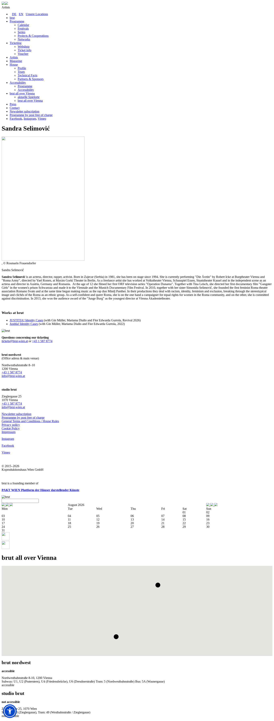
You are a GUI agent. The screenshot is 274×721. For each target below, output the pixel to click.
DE (14, 14)
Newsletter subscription (16, 414)
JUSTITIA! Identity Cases (26, 320)
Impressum (8, 432)
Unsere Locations (37, 14)
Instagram (30, 118)
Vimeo (42, 118)
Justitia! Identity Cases (24, 324)
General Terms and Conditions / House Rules (30, 421)
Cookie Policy (11, 428)
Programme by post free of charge (23, 417)
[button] (157, 585)
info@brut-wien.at (13, 376)
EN (21, 14)
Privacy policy (11, 424)
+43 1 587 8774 (42, 341)
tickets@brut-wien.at (15, 341)
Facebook (16, 118)
